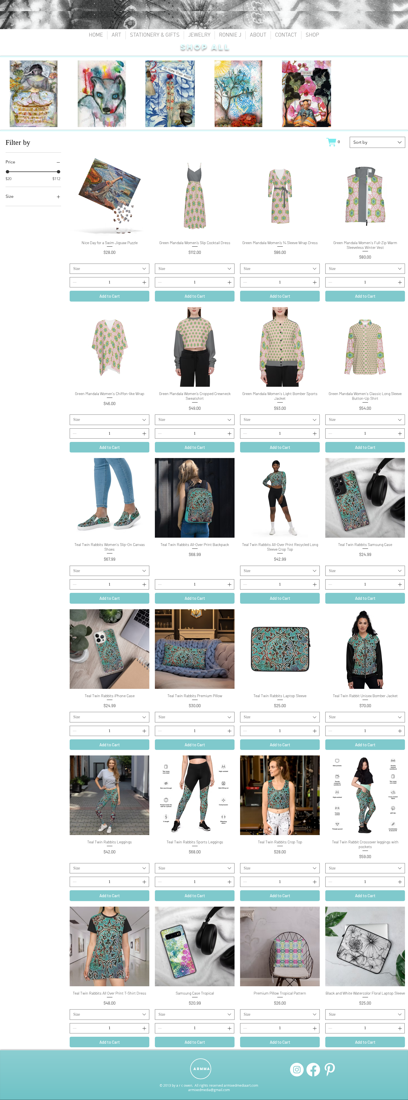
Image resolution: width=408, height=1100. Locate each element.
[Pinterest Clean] (329, 1069)
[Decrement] (73, 282)
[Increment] (144, 282)
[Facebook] (313, 1069)
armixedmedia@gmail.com (209, 1090)
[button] (116, 35)
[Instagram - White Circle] (297, 1069)
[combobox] (377, 142)
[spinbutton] (109, 282)
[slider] (7, 171)
